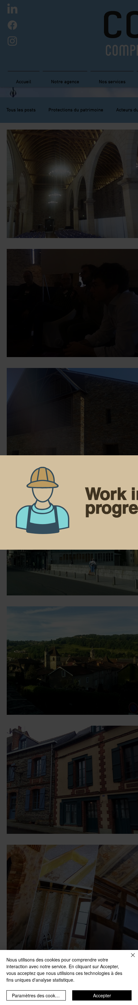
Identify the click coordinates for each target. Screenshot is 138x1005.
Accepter (102, 995)
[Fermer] (129, 959)
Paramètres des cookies (36, 995)
